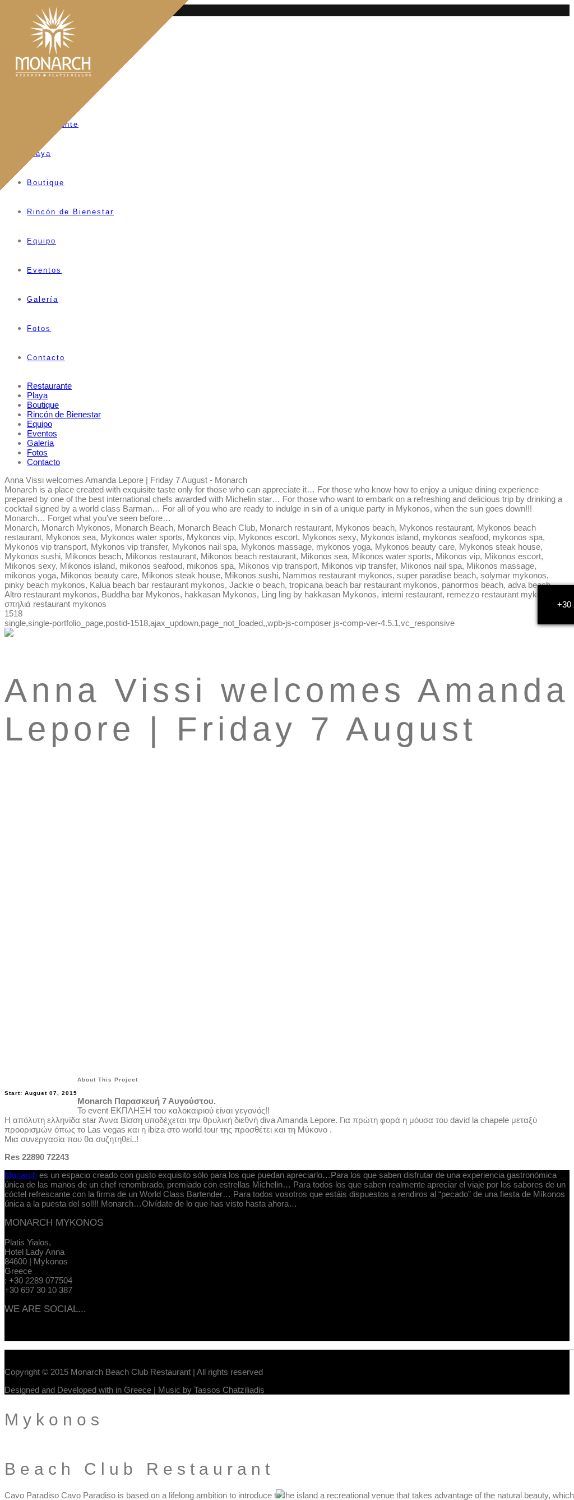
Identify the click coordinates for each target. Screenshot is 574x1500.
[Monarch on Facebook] (7, 1332)
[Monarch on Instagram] (38, 1332)
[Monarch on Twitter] (15, 1332)
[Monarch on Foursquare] (46, 1332)
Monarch (20, 1175)
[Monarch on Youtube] (23, 1332)
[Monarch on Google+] (31, 1332)
